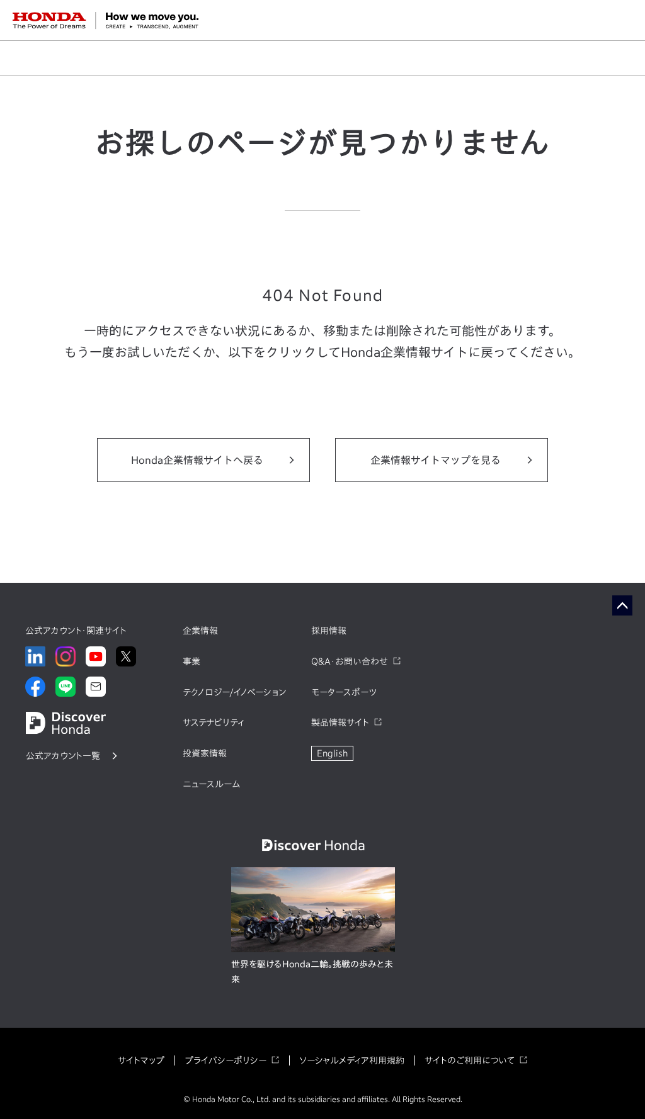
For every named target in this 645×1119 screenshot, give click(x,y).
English (332, 753)
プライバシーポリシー (225, 1060)
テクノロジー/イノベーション (234, 692)
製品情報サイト (340, 722)
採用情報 (328, 630)
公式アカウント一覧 (63, 755)
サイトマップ (141, 1060)
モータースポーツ (344, 692)
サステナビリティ (213, 722)
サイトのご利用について (470, 1060)
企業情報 (200, 630)
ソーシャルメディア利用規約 (351, 1060)
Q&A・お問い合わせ (349, 661)
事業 (191, 661)
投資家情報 (205, 753)
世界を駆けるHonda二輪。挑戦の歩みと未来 (312, 972)
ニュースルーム (211, 784)
